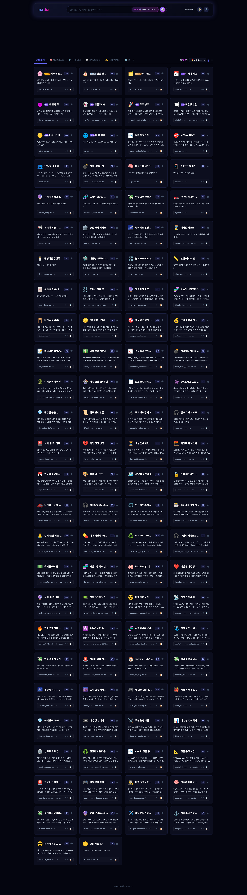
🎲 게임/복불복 (93, 60)
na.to (43, 9)
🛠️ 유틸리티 (75, 60)
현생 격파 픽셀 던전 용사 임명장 (148, 9)
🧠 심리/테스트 (56, 60)
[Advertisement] (123, 36)
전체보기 (40, 60)
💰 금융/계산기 (112, 60)
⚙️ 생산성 (130, 60)
